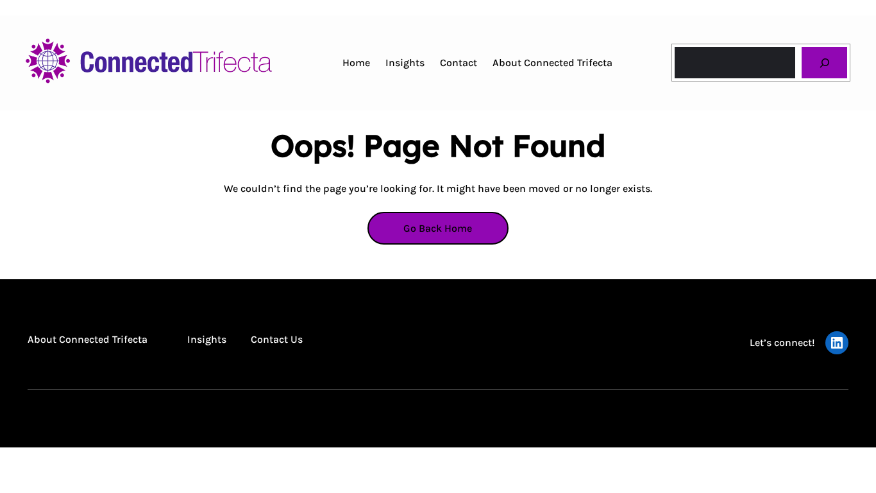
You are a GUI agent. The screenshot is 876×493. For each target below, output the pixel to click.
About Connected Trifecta (87, 339)
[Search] (824, 62)
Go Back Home (437, 228)
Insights (206, 339)
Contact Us (277, 339)
